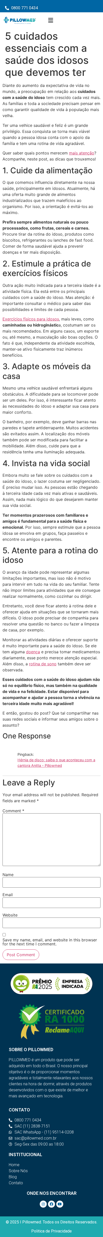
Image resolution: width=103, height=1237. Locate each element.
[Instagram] (43, 1204)
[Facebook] (51, 1204)
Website (10, 915)
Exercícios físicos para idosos (30, 318)
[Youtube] (59, 1204)
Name (8, 875)
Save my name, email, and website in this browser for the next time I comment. (49, 942)
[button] (50, 20)
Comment (13, 811)
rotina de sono (42, 663)
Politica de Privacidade (51, 1231)
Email (7, 895)
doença (33, 651)
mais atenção (81, 152)
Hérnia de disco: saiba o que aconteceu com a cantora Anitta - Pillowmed (56, 763)
